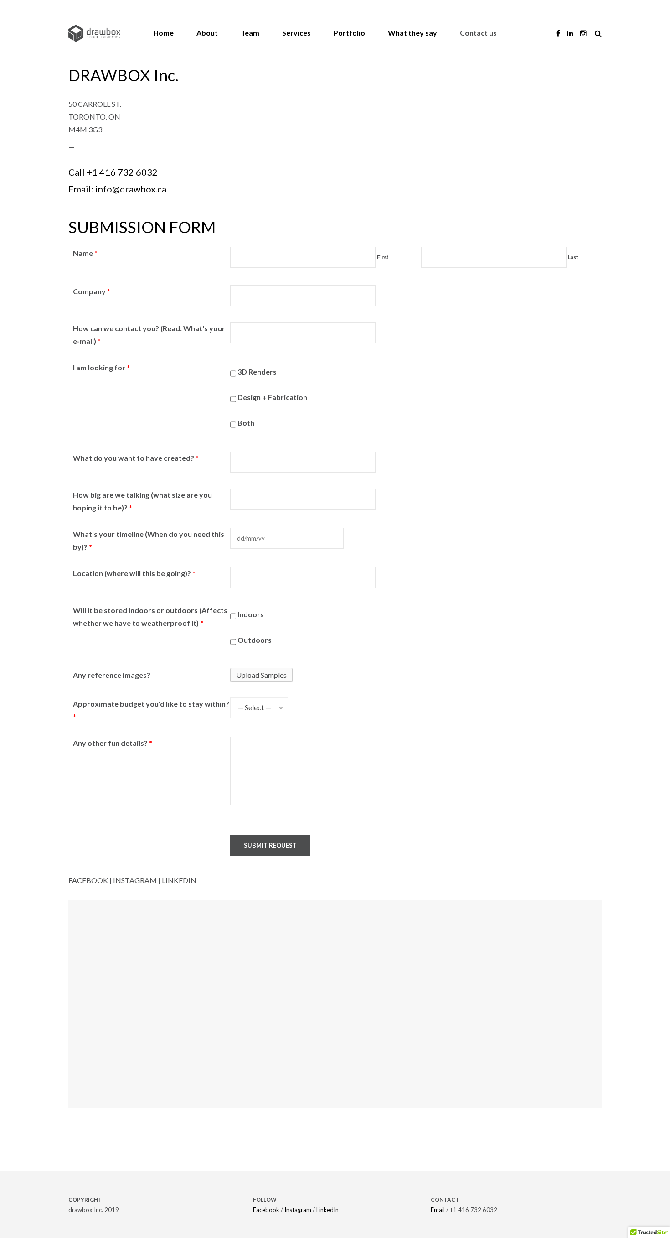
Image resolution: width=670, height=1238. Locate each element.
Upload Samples (261, 675)
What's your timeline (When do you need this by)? (148, 540)
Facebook (266, 1209)
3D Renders (256, 371)
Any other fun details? (112, 743)
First (383, 257)
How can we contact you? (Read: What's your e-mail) (149, 334)
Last (573, 257)
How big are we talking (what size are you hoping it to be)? (142, 501)
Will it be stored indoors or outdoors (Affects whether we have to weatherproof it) (150, 616)
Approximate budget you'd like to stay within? (151, 710)
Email (438, 1209)
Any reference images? (111, 675)
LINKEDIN (179, 880)
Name (85, 253)
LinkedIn (327, 1209)
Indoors (250, 614)
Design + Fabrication (271, 397)
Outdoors (254, 639)
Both (245, 422)
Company (91, 291)
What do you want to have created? (136, 457)
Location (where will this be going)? (134, 573)
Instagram (297, 1209)
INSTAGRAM (135, 880)
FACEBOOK (88, 880)
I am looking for (101, 367)
